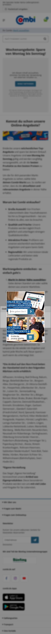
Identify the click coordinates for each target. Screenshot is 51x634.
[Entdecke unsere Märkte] (30, 337)
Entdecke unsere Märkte (17, 337)
